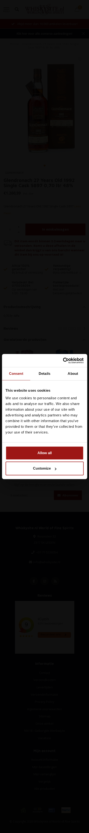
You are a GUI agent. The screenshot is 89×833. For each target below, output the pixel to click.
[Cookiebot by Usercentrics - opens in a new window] (63, 360)
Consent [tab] (16, 373)
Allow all (44, 453)
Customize (42, 468)
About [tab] (73, 373)
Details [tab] (44, 373)
